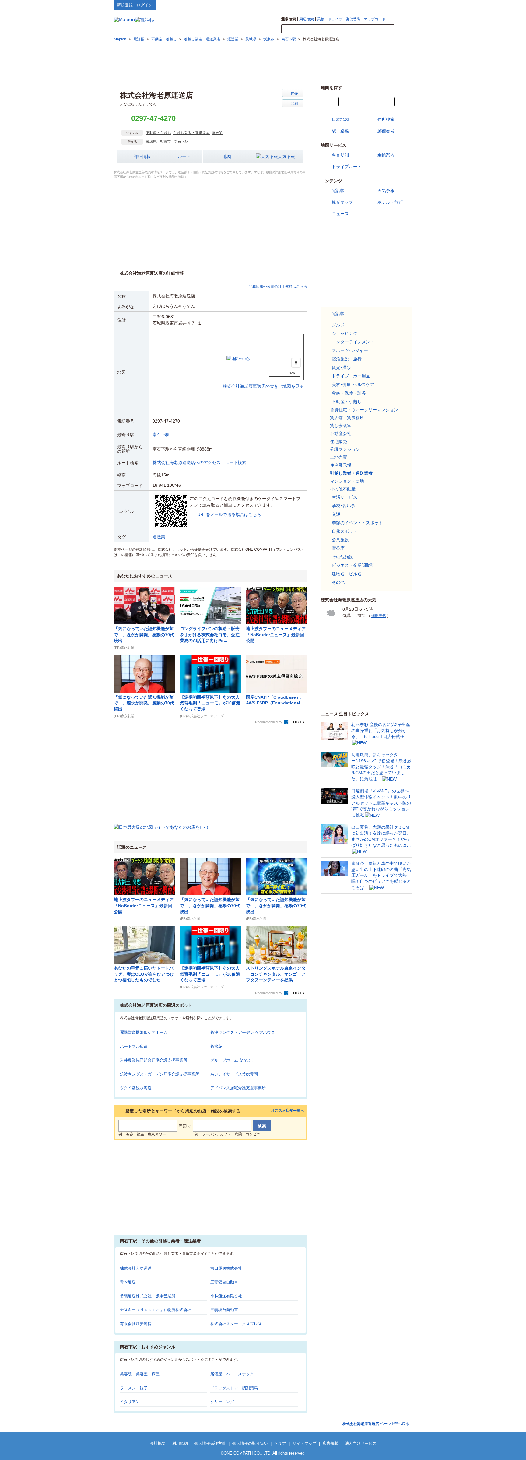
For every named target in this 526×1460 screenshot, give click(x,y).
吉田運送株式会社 (226, 1268)
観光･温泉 (341, 367)
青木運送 (128, 1282)
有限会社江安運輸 (136, 1323)
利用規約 (180, 1443)
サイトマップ (402, 5)
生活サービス (344, 497)
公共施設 (340, 539)
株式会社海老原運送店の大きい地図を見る (263, 380)
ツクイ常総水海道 (136, 1088)
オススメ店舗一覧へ (287, 1111)
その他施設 (342, 556)
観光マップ (342, 202)
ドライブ (335, 19)
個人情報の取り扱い (250, 1443)
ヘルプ (383, 5)
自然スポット (344, 531)
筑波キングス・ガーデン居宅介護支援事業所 (159, 1074)
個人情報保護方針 (210, 1443)
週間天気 (378, 616)
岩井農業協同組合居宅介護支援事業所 (153, 1060)
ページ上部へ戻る (375, 1424)
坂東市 (165, 141)
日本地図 (340, 119)
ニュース (340, 213)
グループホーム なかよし (232, 1060)
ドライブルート (347, 166)
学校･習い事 (343, 505)
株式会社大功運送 (136, 1268)
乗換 (320, 19)
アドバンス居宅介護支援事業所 (238, 1088)
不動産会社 (340, 433)
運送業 (217, 133)
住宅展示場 (340, 465)
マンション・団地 (347, 481)
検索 (403, 29)
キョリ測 (340, 155)
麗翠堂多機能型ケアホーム (143, 1032)
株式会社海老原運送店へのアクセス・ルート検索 (199, 462)
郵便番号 (353, 19)
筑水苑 (216, 1046)
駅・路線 (340, 130)
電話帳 (338, 190)
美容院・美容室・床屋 (140, 1374)
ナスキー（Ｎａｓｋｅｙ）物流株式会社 (155, 1309)
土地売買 (338, 457)
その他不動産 (343, 488)
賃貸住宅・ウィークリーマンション (364, 409)
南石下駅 (181, 141)
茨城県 (151, 141)
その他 (338, 582)
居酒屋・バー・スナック (232, 1374)
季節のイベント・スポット (357, 522)
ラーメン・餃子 (134, 1388)
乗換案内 (385, 155)
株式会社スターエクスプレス (236, 1323)
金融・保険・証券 (349, 393)
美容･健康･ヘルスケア (353, 384)
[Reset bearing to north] (296, 362)
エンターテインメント (353, 341)
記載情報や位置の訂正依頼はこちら (278, 286)
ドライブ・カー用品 (351, 376)
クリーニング (222, 1401)
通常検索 (288, 19)
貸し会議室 (340, 425)
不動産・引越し (158, 133)
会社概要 (158, 1443)
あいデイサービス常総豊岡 (234, 1074)
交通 (336, 514)
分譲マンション (345, 449)
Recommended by (269, 722)
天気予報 (286, 156)
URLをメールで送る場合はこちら (229, 514)
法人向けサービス (361, 1443)
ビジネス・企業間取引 (353, 565)
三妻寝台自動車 (224, 1282)
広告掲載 (330, 1443)
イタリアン (130, 1401)
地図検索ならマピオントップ (352, 5)
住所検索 (385, 119)
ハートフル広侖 (134, 1046)
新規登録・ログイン (135, 5)
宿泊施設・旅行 (347, 358)
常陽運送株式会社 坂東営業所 (147, 1296)
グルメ (338, 324)
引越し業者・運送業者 (191, 133)
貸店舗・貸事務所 (347, 417)
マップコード (375, 19)
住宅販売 (338, 441)
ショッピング (344, 333)
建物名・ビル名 (347, 573)
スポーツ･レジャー (350, 350)
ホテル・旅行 (390, 202)
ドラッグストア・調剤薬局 (234, 1388)
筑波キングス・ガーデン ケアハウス (242, 1032)
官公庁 (338, 548)
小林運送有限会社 (226, 1296)
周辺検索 (306, 19)
